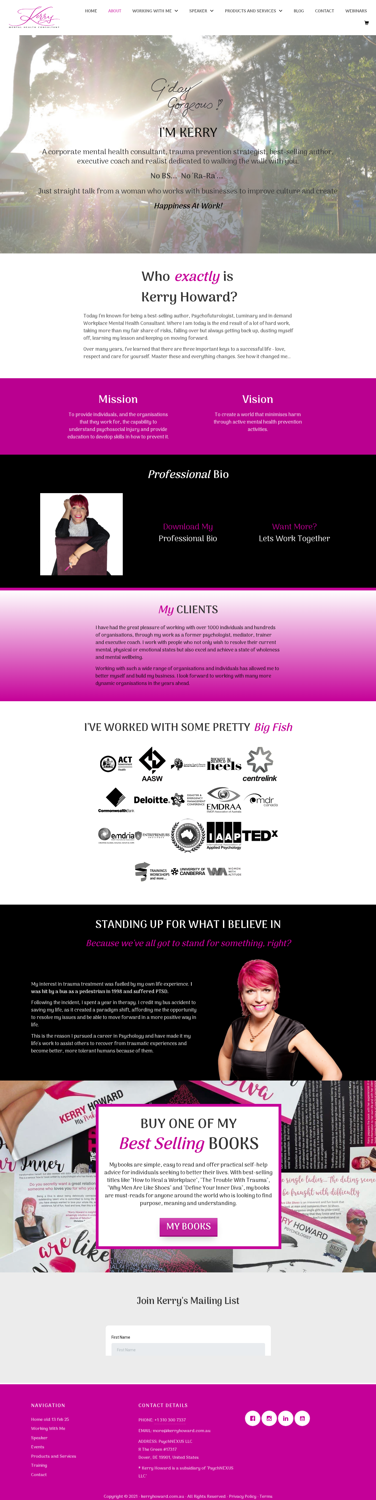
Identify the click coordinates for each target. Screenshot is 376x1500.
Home (91, 11)
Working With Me (152, 11)
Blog (299, 11)
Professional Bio (188, 539)
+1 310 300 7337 (170, 1420)
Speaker (198, 11)
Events (37, 1447)
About (114, 11)
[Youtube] (303, 1418)
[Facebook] (254, 1418)
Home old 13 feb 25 (50, 1419)
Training (39, 1465)
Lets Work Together (294, 539)
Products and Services (250, 11)
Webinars (356, 11)
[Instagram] (270, 1418)
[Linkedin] (287, 1418)
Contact (324, 11)
